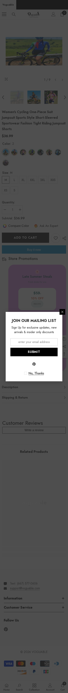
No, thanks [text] (36, 373)
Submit (34, 352)
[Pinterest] (34, 364)
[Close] (62, 312)
